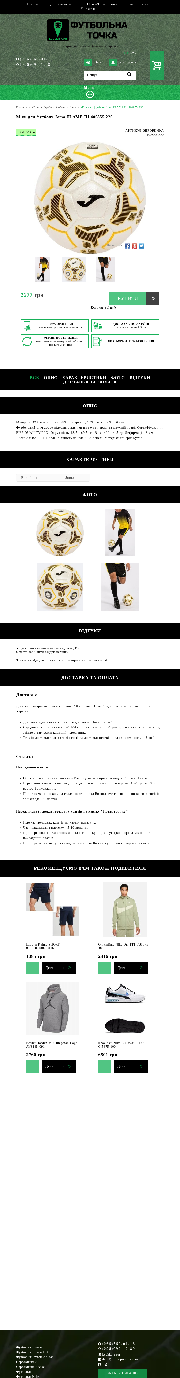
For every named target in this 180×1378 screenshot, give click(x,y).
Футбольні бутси (29, 1347)
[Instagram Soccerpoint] (106, 1364)
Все (34, 377)
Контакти (88, 9)
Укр (126, 52)
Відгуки (140, 377)
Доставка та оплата (64, 4)
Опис (51, 377)
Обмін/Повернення (102, 4)
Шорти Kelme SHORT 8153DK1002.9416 (43, 946)
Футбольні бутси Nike (33, 1352)
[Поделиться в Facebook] (127, 246)
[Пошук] (129, 75)
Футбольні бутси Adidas (34, 1357)
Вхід (98, 62)
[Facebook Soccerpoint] (99, 1364)
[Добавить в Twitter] (141, 246)
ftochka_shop (111, 1354)
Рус (133, 52)
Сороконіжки (26, 1362)
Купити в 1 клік (104, 307)
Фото (118, 377)
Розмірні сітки (137, 4)
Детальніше (55, 968)
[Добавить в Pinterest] (134, 246)
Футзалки (23, 1372)
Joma (70, 477)
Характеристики (84, 377)
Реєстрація (128, 62)
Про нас (33, 4)
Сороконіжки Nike (30, 1367)
